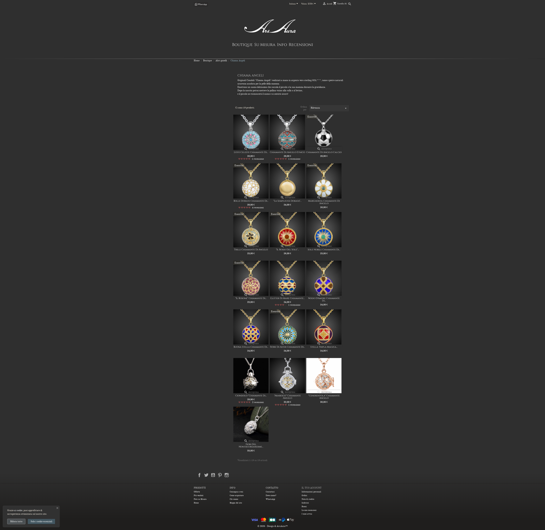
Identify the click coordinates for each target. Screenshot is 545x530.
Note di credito (308, 499)
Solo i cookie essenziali (41, 521)
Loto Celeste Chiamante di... (251, 152)
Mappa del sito (236, 503)
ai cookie (18, 510)
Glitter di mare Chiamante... (287, 298)
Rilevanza (329, 108)
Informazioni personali (311, 492)
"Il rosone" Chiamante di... (251, 298)
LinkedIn (233, 475)
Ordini (304, 495)
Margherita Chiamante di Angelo (324, 202)
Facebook (199, 475)
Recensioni (301, 44)
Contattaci (270, 492)
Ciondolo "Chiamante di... (251, 395)
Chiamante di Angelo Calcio (324, 152)
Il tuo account (311, 487)
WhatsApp (270, 499)
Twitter (206, 475)
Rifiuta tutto (16, 521)
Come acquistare (237, 495)
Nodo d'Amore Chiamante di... (324, 299)
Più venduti (198, 495)
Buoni (304, 506)
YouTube (213, 475)
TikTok (240, 475)
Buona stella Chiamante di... (251, 347)
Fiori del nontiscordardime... (251, 445)
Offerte (197, 492)
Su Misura (264, 44)
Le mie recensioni (309, 510)
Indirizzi (305, 503)
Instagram (226, 475)
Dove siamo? (271, 495)
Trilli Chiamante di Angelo (251, 249)
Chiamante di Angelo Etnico (287, 152)
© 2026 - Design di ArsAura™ (272, 526)
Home (196, 503)
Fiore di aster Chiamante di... (287, 347)
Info (282, 44)
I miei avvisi (307, 514)
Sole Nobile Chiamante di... (324, 249)
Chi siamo (234, 499)
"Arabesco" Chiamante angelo (287, 397)
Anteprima (251, 148)
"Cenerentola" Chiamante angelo (324, 397)
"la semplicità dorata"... (287, 200)
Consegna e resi (236, 492)
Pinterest (220, 475)
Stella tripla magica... (324, 347)
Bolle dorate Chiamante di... (251, 200)
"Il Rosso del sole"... (287, 249)
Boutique (242, 44)
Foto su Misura (200, 499)
